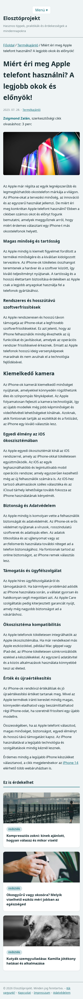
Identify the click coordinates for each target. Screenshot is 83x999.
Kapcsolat (24, 993)
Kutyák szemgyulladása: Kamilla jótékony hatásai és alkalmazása (41, 961)
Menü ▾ (41, 9)
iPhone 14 (70, 762)
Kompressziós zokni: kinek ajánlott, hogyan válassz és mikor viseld (35, 838)
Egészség (14, 829)
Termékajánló (27, 45)
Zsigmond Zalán (16, 118)
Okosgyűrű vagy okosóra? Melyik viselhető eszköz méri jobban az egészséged (34, 899)
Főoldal (9, 45)
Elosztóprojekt (21, 18)
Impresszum (42, 993)
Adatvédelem (62, 993)
